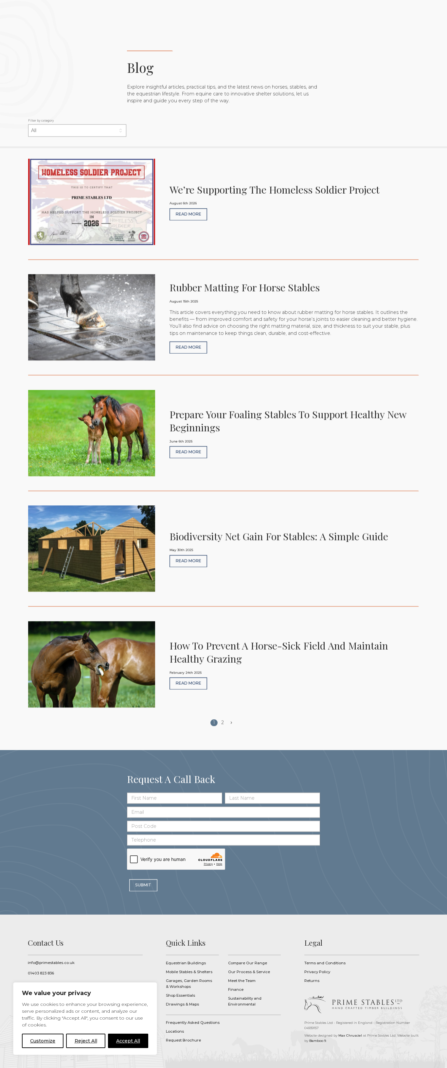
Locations (175, 1031)
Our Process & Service (249, 972)
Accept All (128, 1041)
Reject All (86, 1041)
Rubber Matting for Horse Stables (223, 325)
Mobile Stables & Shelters (189, 972)
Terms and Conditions (325, 963)
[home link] (352, 1004)
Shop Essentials (180, 995)
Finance (235, 989)
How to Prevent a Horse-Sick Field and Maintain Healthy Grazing (223, 672)
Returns (311, 980)
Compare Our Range (247, 963)
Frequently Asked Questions (193, 1022)
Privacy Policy (317, 972)
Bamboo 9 (317, 1040)
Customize (42, 1041)
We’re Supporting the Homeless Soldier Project (223, 209)
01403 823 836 (41, 973)
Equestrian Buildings (186, 963)
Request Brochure (183, 1040)
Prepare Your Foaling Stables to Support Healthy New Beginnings (223, 440)
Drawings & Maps (182, 1004)
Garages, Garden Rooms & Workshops (189, 983)
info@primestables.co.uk (51, 962)
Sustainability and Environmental (244, 1001)
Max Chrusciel (350, 1035)
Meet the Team (242, 980)
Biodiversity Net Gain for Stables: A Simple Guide (223, 556)
